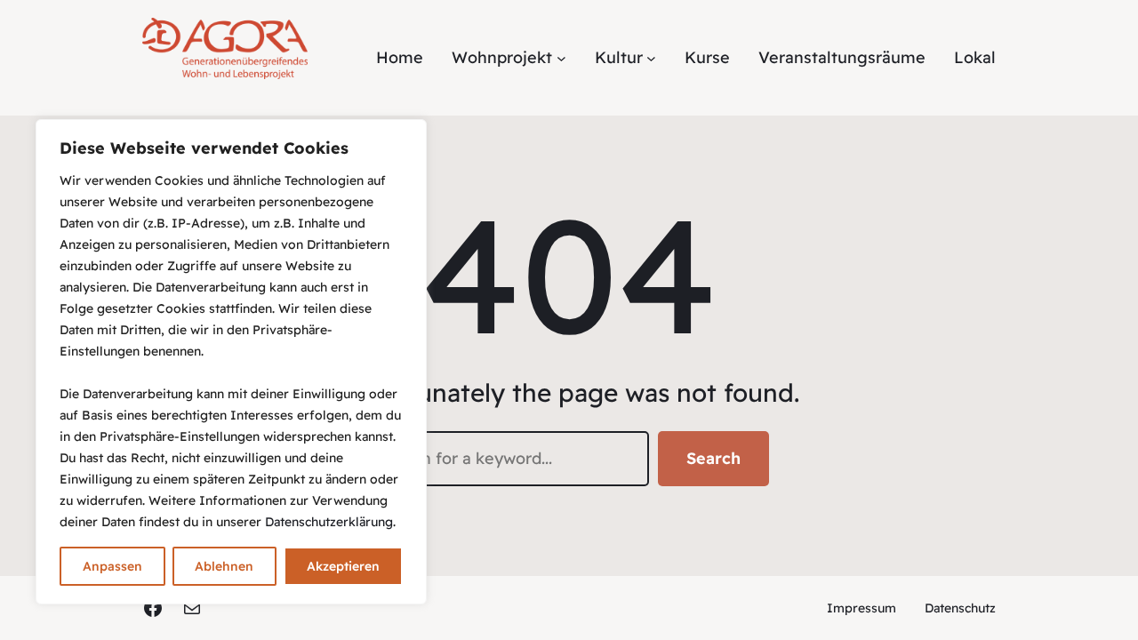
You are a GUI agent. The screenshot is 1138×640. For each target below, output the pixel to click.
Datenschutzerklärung (329, 522)
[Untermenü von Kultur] (651, 57)
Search (713, 458)
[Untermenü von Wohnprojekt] (561, 57)
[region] (231, 361)
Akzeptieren (343, 566)
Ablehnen (224, 566)
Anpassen (112, 566)
